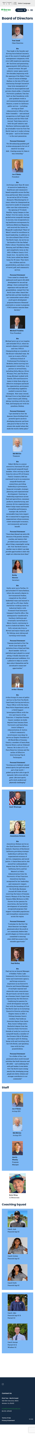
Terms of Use (6, 1418)
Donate (20, 10)
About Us (4, 3)
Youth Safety (15, 3)
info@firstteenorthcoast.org (11, 1408)
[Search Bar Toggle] (28, 10)
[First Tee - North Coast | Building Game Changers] (8, 10)
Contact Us (9, 3)
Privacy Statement (8, 1420)
